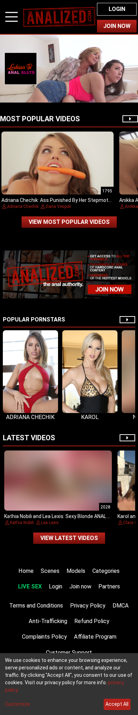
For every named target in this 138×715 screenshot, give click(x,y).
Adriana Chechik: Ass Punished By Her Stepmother (58, 200)
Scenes (50, 571)
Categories (106, 571)
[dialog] (69, 684)
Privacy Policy (87, 605)
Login (117, 9)
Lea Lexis (50, 522)
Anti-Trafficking (48, 621)
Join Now (117, 26)
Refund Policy (91, 621)
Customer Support (69, 652)
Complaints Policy (44, 636)
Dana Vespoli (58, 206)
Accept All (116, 704)
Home (26, 571)
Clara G (130, 522)
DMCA (121, 605)
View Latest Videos (69, 538)
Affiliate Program (95, 636)
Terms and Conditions (36, 605)
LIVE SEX (30, 586)
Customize (17, 704)
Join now (80, 586)
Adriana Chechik (23, 206)
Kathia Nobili (22, 522)
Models (76, 571)
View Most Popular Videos (69, 222)
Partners (109, 586)
